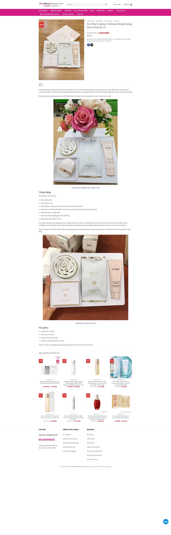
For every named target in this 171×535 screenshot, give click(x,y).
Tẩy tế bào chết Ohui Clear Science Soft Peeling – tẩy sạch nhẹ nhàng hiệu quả (121, 383)
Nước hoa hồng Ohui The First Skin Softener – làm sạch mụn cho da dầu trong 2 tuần (97, 383)
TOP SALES (121, 11)
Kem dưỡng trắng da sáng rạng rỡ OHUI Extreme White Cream (49, 382)
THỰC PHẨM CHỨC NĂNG (49, 14)
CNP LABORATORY (80, 11)
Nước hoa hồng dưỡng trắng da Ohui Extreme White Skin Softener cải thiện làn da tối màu (73, 383)
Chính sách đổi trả (69, 447)
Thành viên (90, 443)
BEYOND (68, 11)
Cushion (116, 21)
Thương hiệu (55, 11)
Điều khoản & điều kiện (71, 443)
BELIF (92, 11)
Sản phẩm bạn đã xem (94, 455)
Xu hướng (90, 435)
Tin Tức (80, 14)
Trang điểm (108, 21)
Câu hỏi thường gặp (69, 451)
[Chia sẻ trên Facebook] (88, 44)
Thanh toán (91, 439)
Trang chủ (90, 21)
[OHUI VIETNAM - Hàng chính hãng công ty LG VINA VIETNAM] (51, 4)
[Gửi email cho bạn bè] (91, 44)
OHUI (99, 39)
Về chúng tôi (67, 435)
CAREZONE (100, 11)
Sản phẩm (43, 11)
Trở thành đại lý (92, 459)
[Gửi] (106, 4)
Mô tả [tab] (41, 85)
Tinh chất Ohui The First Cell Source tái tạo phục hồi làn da (50, 417)
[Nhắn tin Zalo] (165, 521)
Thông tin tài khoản (93, 447)
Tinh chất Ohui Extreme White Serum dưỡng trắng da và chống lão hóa (73, 417)
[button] (117, 4)
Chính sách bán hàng (70, 439)
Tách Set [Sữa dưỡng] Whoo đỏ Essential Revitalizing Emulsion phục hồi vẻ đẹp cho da (97, 417)
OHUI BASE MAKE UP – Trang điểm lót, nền (113, 39)
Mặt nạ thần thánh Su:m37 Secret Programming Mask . (120, 417)
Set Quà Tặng (68, 14)
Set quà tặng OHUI (99, 41)
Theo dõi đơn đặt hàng (94, 451)
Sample (110, 11)
